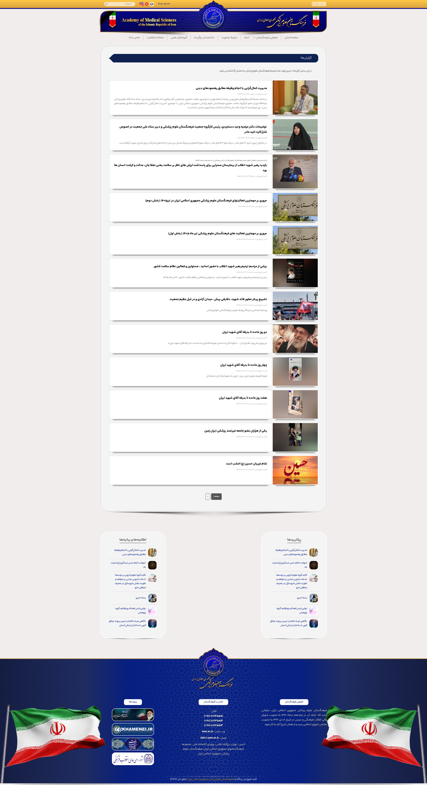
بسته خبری (302, 598)
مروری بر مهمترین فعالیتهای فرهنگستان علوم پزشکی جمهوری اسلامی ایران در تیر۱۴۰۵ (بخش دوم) (206, 200)
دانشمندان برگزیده (204, 38)
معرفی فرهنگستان (267, 38)
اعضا (246, 38)
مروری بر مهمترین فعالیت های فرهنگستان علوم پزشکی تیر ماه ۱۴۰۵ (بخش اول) (217, 233)
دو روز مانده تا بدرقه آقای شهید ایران (244, 332)
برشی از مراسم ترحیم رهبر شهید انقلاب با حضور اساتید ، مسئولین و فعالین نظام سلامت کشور (210, 266)
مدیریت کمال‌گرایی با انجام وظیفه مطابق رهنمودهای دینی (231, 88)
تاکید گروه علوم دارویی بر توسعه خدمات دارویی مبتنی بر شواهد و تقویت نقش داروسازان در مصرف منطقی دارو (291, 581)
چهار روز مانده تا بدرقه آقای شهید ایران (243, 365)
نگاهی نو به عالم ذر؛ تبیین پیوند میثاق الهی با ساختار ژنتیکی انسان (288, 623)
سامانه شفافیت (155, 38)
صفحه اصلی (291, 38)
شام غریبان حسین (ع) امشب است (246, 463)
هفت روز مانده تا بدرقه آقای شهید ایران (243, 398)
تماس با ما (134, 38)
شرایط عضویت (229, 38)
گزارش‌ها (306, 58)
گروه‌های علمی (179, 38)
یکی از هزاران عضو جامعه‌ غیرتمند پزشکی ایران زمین (235, 431)
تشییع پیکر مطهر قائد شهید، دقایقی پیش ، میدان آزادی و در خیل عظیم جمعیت (218, 299)
